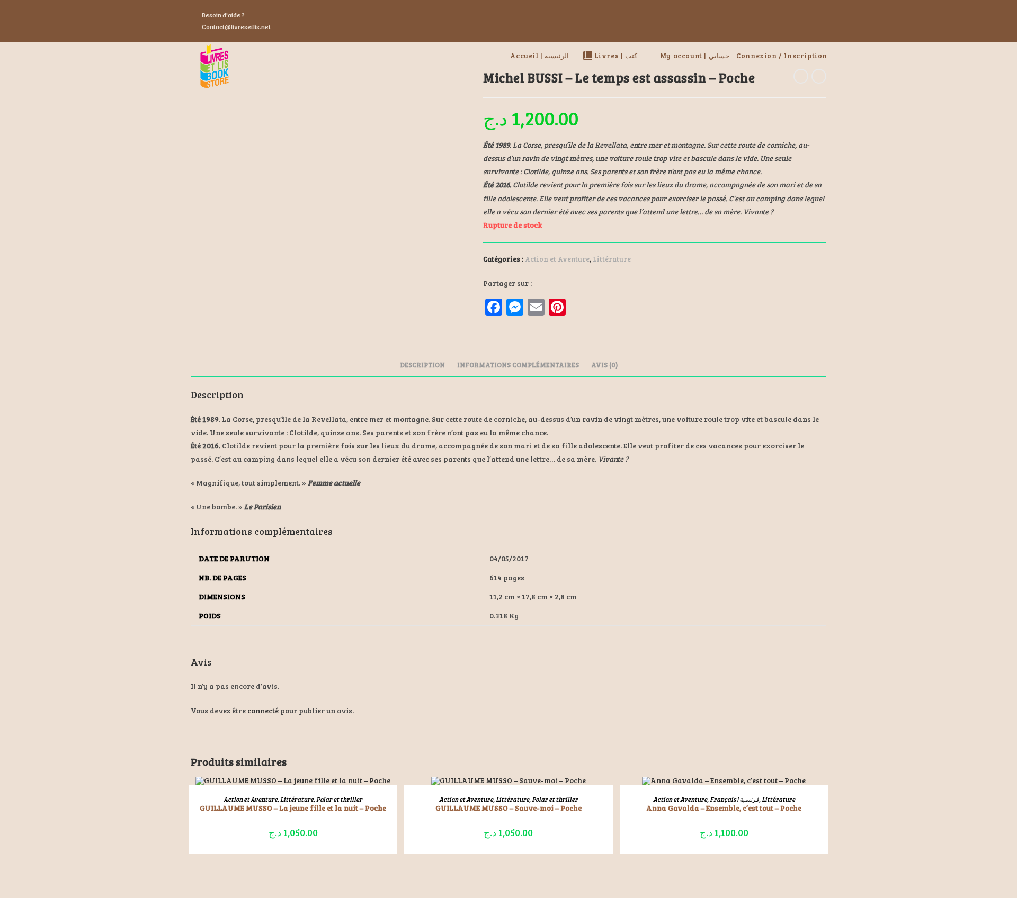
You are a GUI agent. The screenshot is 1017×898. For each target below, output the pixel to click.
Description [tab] (422, 365)
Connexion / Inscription (781, 55)
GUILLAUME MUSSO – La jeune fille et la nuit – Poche (293, 808)
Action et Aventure (557, 259)
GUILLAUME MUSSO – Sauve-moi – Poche (508, 808)
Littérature (612, 259)
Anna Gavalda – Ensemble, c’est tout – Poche (723, 808)
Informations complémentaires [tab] (518, 365)
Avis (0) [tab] (604, 365)
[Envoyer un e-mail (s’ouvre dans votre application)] (821, 21)
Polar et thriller (339, 799)
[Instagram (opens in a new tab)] (810, 21)
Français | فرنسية (734, 799)
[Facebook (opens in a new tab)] (797, 21)
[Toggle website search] (831, 55)
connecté (263, 710)
